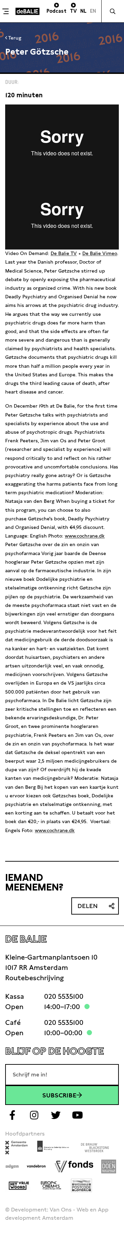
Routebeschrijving (34, 978)
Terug (14, 38)
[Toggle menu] (7, 11)
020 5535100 (63, 996)
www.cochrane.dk (85, 536)
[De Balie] (28, 11)
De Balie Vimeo (99, 253)
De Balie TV (64, 253)
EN (93, 11)
